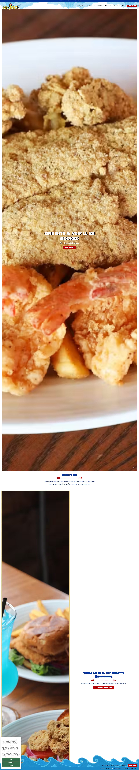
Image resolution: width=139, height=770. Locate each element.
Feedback (135, 768)
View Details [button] (69, 247)
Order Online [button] (122, 5)
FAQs (102, 765)
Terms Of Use (13, 756)
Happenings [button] (92, 5)
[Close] (20, 738)
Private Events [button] (99, 5)
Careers (124, 765)
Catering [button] (115, 5)
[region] (11, 753)
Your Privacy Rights (117, 768)
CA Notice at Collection (126, 768)
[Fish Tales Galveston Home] (10, 6)
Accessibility (102, 768)
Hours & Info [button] (80, 5)
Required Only (11, 762)
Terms (132, 768)
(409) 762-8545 (78, 1)
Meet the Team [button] (108, 5)
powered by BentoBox (5, 768)
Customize (11, 765)
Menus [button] (86, 5)
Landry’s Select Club (116, 765)
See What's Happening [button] (103, 688)
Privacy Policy (108, 768)
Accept (11, 759)
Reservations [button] (132, 5)
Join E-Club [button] (132, 765)
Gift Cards (107, 765)
